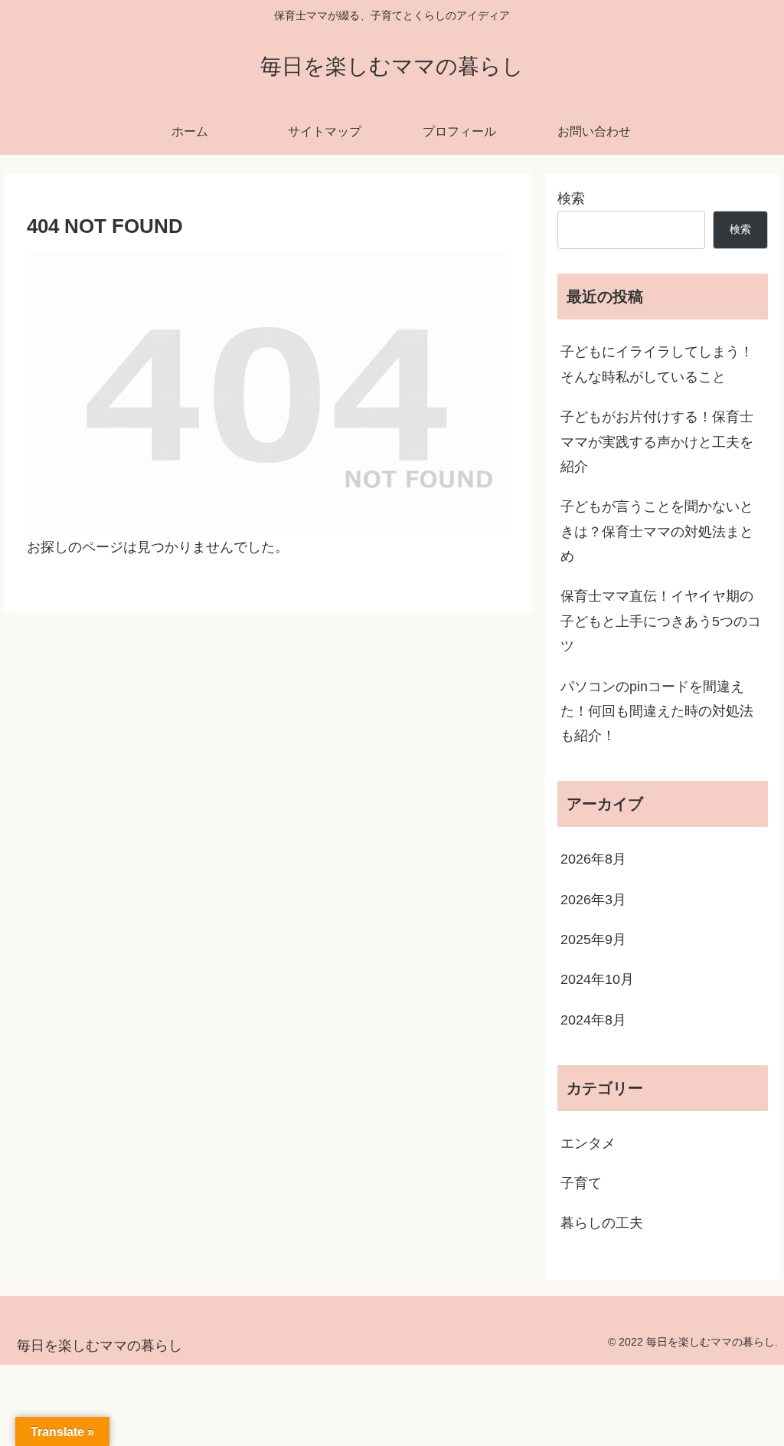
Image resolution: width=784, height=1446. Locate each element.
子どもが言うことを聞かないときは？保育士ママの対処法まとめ (656, 531)
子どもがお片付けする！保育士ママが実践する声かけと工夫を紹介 (656, 441)
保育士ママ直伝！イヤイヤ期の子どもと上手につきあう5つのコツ (660, 621)
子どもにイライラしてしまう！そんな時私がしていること (656, 364)
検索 (571, 198)
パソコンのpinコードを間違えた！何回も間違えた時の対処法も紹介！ (656, 711)
